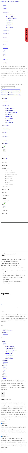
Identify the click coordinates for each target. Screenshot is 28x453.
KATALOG (5, 332)
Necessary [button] (3, 421)
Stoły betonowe (9, 27)
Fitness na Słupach (10, 15)
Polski (5, 62)
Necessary (4, 423)
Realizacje (6, 30)
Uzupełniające (9, 23)
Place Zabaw (9, 22)
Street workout (9, 20)
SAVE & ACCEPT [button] (4, 447)
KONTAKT (5, 334)
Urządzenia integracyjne (11, 18)
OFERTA (5, 329)
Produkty (5, 12)
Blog (4, 44)
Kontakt (5, 48)
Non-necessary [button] (4, 434)
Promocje (6, 33)
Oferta (5, 8)
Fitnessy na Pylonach (10, 16)
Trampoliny (8, 25)
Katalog (5, 40)
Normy (5, 37)
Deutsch (5, 59)
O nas (4, 5)
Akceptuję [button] (3, 391)
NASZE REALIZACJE (7, 330)
